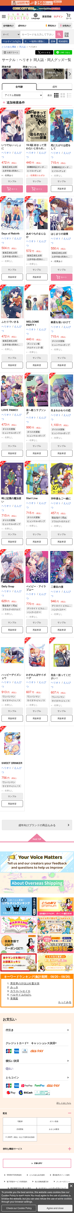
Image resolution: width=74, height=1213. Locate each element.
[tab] (55, 86)
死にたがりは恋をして (61, 146)
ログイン (58, 16)
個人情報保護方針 (42, 1181)
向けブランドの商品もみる (37, 825)
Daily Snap (8, 586)
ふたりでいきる (10, 321)
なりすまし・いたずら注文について (52, 1188)
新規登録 (46, 16)
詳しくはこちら (64, 1102)
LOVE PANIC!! (10, 410)
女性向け (66, 25)
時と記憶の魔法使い (11, 499)
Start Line (32, 498)
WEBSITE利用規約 (14, 1175)
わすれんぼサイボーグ (36, 676)
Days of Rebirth (11, 233)
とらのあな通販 (9, 46)
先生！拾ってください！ (61, 676)
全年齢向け (8, 25)
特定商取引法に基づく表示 (20, 1188)
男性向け (52, 25)
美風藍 (14, 998)
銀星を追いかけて (61, 322)
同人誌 (22, 46)
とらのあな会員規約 (37, 1175)
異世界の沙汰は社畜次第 (24, 983)
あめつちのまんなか (36, 235)
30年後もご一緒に (61, 498)
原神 (53, 41)
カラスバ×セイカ (20, 991)
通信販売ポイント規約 (61, 1175)
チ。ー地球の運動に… (35, 41)
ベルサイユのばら (12, 41)
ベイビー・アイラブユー (36, 587)
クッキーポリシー (63, 1181)
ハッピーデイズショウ (11, 676)
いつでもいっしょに (11, 146)
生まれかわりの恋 (61, 410)
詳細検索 (67, 34)
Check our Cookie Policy (19, 1208)
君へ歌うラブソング (36, 411)
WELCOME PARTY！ (32, 323)
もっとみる (64, 1002)
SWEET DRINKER (12, 763)
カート (14, 188)
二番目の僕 (57, 586)
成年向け (22, 25)
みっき (14, 987)
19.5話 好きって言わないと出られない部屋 (36, 148)
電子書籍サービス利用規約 (17, 1181)
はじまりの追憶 (59, 233)
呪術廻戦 (63, 41)
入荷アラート (12, 52)
